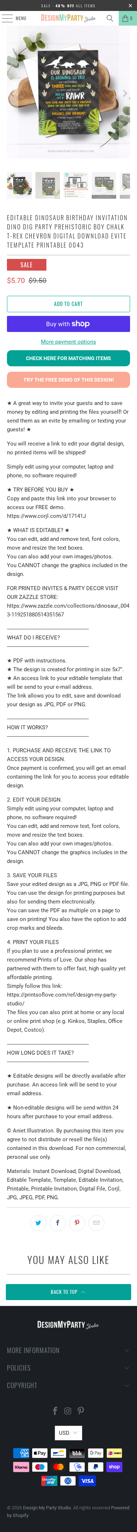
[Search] (110, 18)
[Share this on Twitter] (38, 1223)
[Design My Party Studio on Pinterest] (80, 1411)
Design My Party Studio (47, 1507)
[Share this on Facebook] (58, 1223)
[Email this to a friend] (96, 1223)
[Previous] (12, 93)
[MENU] (3, 18)
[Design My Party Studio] (68, 18)
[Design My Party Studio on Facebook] (55, 1411)
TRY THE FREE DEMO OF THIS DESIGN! (68, 380)
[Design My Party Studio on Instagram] (68, 1411)
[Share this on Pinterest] (77, 1223)
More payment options (68, 342)
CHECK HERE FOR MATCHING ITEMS (68, 358)
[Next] (124, 93)
